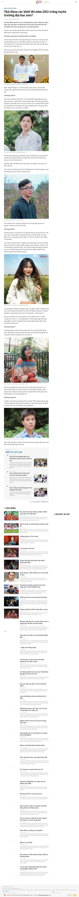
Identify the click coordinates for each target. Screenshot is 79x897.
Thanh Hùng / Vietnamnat (39, 501)
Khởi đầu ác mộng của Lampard (31, 830)
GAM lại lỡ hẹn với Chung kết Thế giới (33, 597)
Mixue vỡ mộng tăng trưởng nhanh (32, 745)
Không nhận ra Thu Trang (29, 536)
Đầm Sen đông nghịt (29, 647)
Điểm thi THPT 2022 (10, 8)
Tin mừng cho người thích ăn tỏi (31, 769)
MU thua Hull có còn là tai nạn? (31, 794)
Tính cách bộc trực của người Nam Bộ (33, 757)
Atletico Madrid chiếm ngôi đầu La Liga (33, 609)
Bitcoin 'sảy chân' (26, 842)
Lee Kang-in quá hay (27, 548)
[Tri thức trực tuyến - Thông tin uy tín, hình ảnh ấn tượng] (43, 2)
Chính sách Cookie (43, 895)
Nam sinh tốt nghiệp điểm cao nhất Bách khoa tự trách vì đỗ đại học (21, 458)
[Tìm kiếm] (76, 2)
